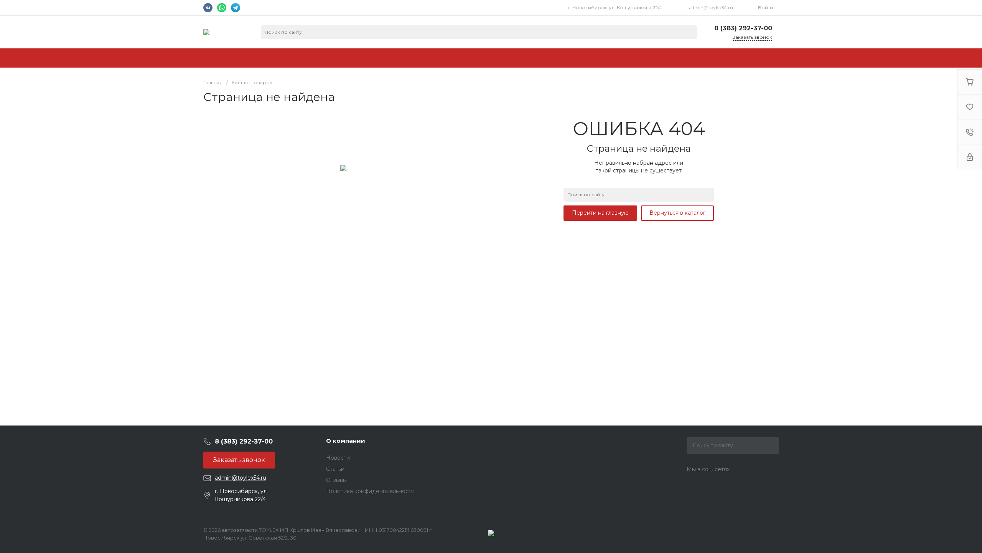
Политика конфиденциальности (370, 491)
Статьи (335, 468)
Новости (338, 457)
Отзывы (336, 480)
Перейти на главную (600, 212)
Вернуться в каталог (677, 212)
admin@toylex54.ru (711, 7)
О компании (345, 440)
